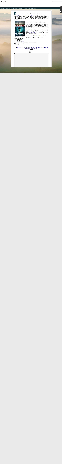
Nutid (45, 47)
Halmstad (38, 47)
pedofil (47, 47)
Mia (43, 47)
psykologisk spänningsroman (29, 48)
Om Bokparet (11, 8)
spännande (35, 48)
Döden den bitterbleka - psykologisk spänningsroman (31, 13)
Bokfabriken (25, 47)
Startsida (7, 8)
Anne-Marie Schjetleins (18, 15)
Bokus (19, 41)
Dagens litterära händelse (17, 8)
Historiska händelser (33, 8)
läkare (41, 47)
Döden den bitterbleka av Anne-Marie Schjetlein (20, 36)
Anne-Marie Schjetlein (32, 32)
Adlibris (23, 41)
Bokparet (29, 47)
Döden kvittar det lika (45, 29)
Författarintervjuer (27, 8)
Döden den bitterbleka (29, 15)
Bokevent (22, 8)
